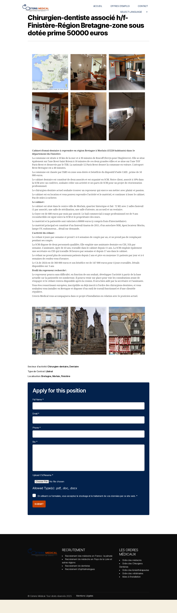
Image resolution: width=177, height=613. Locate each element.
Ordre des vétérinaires (132, 573)
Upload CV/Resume (42, 475)
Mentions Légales (84, 595)
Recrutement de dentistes (77, 565)
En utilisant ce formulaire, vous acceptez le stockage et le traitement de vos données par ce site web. (87, 496)
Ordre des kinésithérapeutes (135, 570)
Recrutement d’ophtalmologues (80, 569)
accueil (97, 6)
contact (143, 6)
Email (35, 413)
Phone (36, 427)
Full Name (38, 399)
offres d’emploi (120, 6)
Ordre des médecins (132, 560)
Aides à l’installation (131, 576)
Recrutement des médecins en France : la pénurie (88, 555)
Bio (34, 441)
